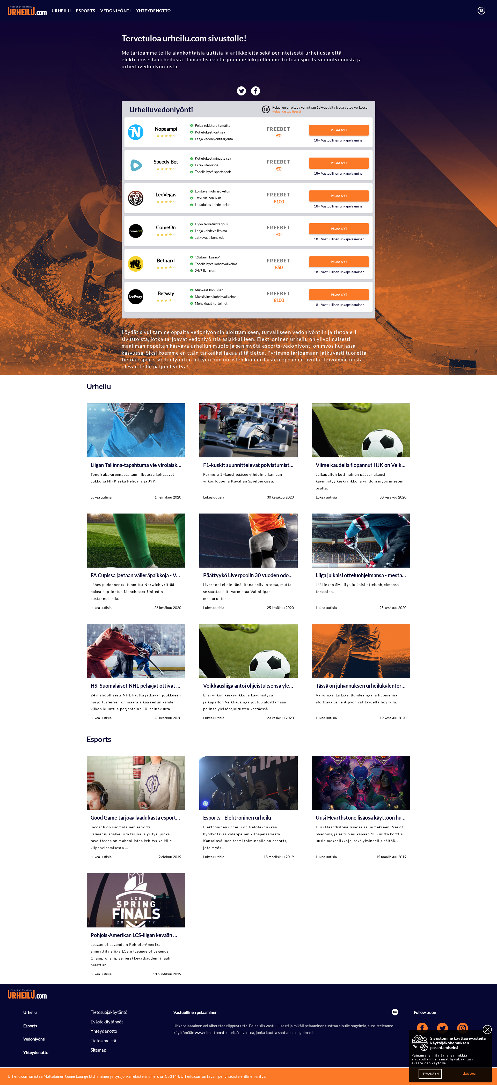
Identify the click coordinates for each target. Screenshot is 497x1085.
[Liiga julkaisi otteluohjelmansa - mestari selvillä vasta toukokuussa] (361, 562)
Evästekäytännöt (107, 1021)
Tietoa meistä (103, 1040)
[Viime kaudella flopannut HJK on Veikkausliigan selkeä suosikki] (361, 452)
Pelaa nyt (339, 130)
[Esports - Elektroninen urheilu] (248, 808)
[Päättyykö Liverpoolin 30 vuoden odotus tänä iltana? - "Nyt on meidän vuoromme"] (248, 562)
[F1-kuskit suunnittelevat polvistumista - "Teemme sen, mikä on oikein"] (248, 452)
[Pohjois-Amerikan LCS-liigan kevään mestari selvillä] (136, 925)
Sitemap (98, 1050)
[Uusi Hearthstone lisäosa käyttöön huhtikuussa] (361, 808)
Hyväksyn (430, 1074)
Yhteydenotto (35, 1052)
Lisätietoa (469, 1073)
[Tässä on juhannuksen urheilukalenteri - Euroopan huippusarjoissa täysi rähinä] (361, 673)
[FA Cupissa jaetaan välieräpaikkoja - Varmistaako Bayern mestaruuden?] (136, 562)
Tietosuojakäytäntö (109, 1012)
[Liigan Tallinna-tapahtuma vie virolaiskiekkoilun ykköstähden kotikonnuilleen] (136, 452)
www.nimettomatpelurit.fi (217, 1032)
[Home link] (27, 10)
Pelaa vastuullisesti (286, 111)
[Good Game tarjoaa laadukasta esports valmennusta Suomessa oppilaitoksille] (136, 808)
